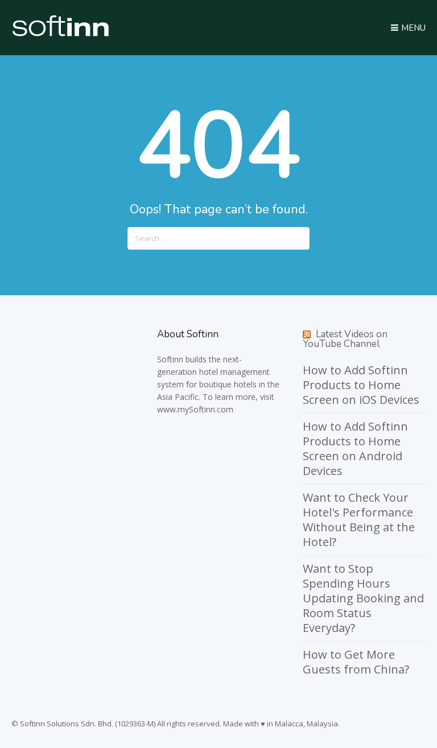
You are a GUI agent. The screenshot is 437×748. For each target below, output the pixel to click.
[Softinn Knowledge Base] (60, 33)
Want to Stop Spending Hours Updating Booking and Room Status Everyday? (363, 598)
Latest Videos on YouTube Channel (345, 339)
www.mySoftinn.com (195, 409)
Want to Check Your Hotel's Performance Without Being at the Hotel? (359, 519)
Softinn (170, 359)
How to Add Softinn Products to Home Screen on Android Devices (355, 448)
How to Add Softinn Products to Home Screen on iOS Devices (361, 384)
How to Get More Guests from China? (356, 662)
